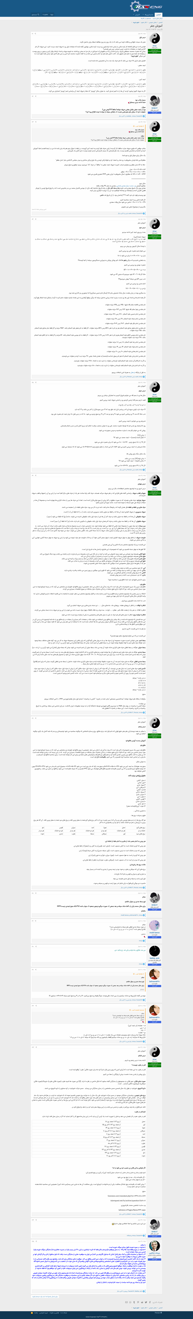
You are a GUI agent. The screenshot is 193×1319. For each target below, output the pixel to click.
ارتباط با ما (64, 1313)
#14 (33, 1220)
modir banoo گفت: (138, 1010)
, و (132, 915)
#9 (32, 921)
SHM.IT (155, 108)
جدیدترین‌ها (149, 14)
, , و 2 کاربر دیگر (131, 116)
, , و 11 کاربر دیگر (130, 213)
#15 (33, 1241)
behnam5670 (154, 981)
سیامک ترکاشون (154, 1253)
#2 (33, 96)
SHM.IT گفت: (139, 126)
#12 (33, 1006)
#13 (33, 1047)
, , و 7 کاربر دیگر (131, 377)
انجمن (158, 14)
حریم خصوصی (43, 1313)
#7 (33, 718)
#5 (33, 382)
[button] (143, 15)
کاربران (137, 14)
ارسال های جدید (157, 18)
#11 (33, 970)
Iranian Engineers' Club (96, 1317)
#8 (33, 893)
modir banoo (155, 932)
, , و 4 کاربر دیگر (132, 712)
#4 (33, 219)
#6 (33, 475)
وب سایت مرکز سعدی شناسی (126, 186)
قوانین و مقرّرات (54, 1313)
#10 (33, 946)
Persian (157, 1313)
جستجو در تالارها (146, 18)
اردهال (133, 372)
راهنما (36, 1313)
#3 (33, 122)
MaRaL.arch (154, 958)
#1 (32, 34)
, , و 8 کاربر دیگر (131, 470)
